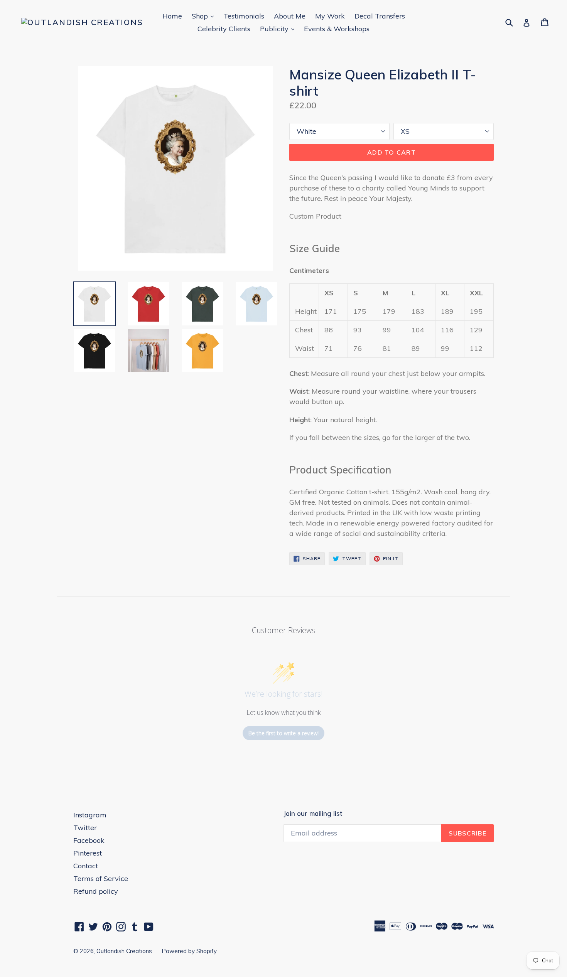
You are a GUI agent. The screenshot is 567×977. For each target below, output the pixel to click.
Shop (205, 15)
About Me (289, 16)
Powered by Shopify (189, 951)
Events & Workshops (337, 28)
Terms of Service (100, 878)
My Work (330, 16)
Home (172, 16)
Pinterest (87, 853)
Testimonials (243, 16)
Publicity (279, 28)
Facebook (89, 840)
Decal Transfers (379, 16)
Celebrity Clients (223, 28)
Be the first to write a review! (283, 733)
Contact (85, 865)
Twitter (85, 827)
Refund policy (95, 891)
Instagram (89, 814)
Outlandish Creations (124, 951)
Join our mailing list (313, 813)
